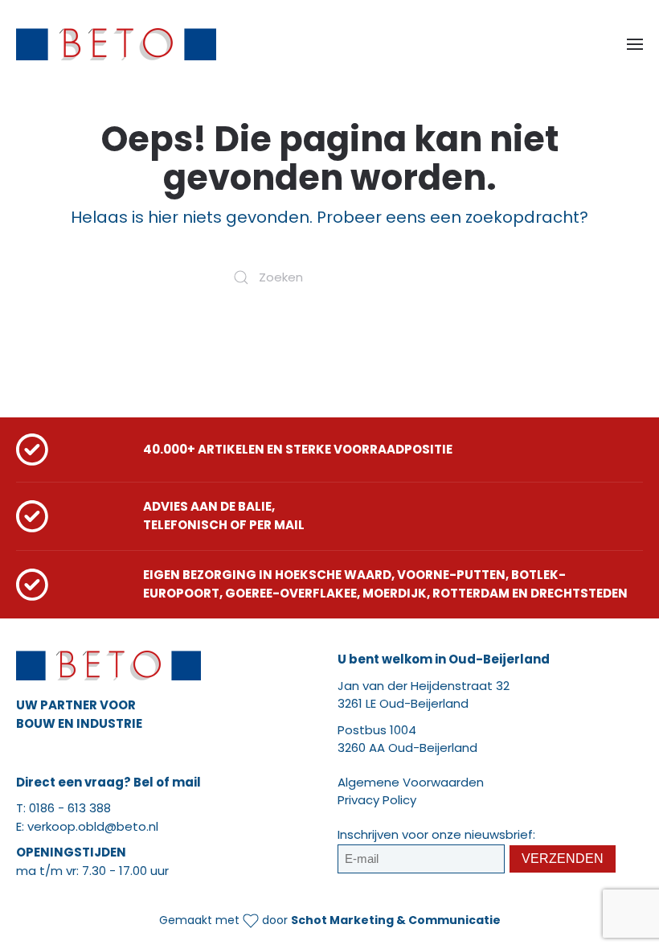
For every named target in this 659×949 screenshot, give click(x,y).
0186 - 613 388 (70, 807)
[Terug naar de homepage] (116, 44)
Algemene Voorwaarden (411, 782)
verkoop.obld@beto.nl (92, 826)
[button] (635, 44)
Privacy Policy (377, 799)
